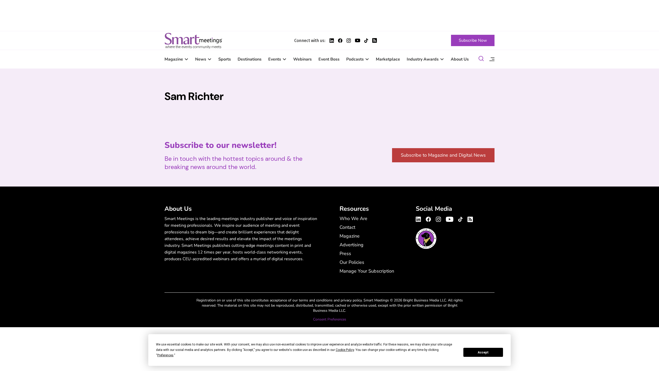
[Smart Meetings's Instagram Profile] (348, 40)
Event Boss (329, 59)
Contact (347, 227)
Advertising (351, 245)
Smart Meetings (193, 40)
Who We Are (353, 218)
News (200, 59)
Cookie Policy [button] (345, 350)
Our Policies (352, 262)
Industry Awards (423, 59)
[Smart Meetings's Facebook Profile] (340, 40)
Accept (483, 352)
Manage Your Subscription (367, 271)
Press (345, 253)
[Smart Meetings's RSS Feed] (374, 40)
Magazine (173, 59)
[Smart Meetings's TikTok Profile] (366, 40)
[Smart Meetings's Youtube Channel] (449, 218)
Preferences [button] (165, 355)
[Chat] (481, 59)
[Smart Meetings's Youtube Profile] (357, 40)
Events (274, 59)
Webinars (302, 59)
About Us (460, 59)
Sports (224, 59)
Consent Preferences (329, 319)
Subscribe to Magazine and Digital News (443, 155)
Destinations (250, 59)
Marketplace (388, 59)
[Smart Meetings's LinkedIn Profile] (332, 40)
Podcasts (355, 59)
